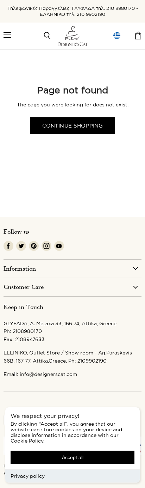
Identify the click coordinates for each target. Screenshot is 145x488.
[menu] (117, 36)
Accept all (72, 457)
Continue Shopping (72, 126)
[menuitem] (117, 36)
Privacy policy (28, 475)
